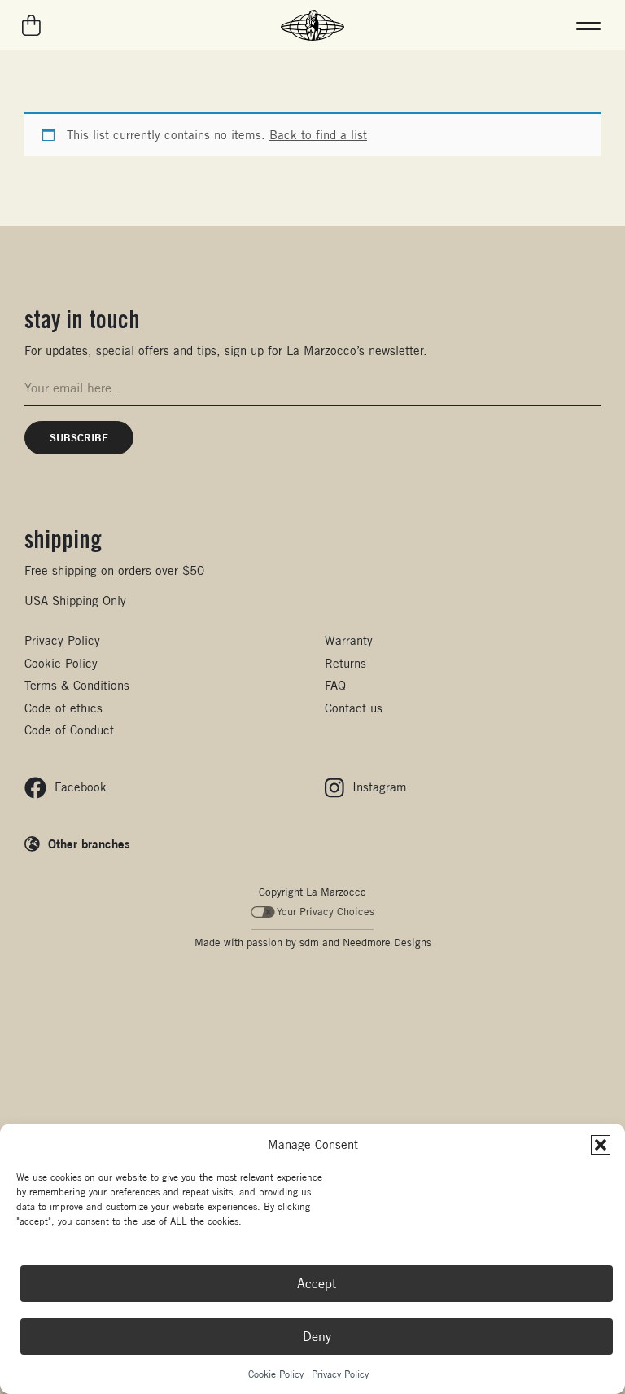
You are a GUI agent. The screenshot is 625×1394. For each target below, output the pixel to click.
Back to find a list (318, 135)
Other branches (89, 843)
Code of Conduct (69, 730)
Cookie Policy (276, 1374)
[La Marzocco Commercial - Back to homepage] (312, 25)
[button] (600, 1145)
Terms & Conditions (76, 685)
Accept (316, 1283)
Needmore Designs (387, 942)
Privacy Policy (340, 1374)
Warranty (349, 640)
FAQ (335, 685)
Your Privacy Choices (325, 911)
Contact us (353, 708)
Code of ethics (63, 708)
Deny (317, 1336)
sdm (309, 942)
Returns (345, 663)
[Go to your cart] (32, 25)
